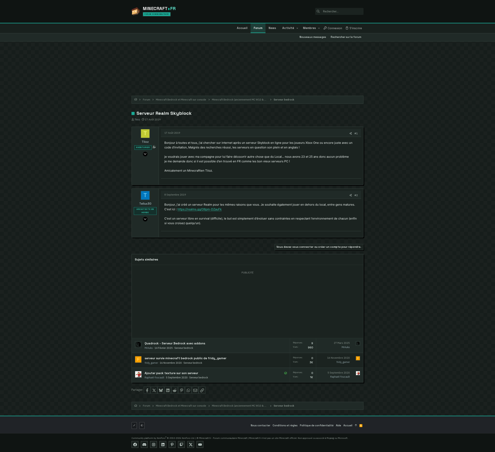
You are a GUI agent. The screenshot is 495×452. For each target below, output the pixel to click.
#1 (356, 133)
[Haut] (355, 425)
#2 (356, 195)
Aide (338, 425)
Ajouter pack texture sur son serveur (171, 373)
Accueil (347, 425)
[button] (297, 28)
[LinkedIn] (162, 444)
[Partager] (350, 133)
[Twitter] (190, 444)
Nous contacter (260, 425)
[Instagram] (153, 444)
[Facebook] (134, 444)
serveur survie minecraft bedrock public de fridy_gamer (185, 358)
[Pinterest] (172, 444)
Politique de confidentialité (317, 425)
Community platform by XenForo (163, 438)
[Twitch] (181, 444)
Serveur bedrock (183, 347)
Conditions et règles (285, 425)
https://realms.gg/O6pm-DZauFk (200, 209)
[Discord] (144, 444)
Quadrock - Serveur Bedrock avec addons (175, 343)
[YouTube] (199, 444)
